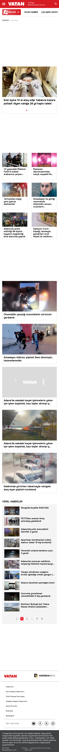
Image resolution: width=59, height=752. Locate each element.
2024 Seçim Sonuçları (15, 696)
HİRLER (10, 12)
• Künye (24, 748)
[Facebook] (40, 723)
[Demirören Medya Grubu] (44, 676)
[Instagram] (53, 723)
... (32, 618)
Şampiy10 (10, 716)
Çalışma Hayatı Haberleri (16, 701)
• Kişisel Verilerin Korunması (40, 748)
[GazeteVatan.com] (10, 676)
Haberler (5, 20)
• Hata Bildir (27, 750)
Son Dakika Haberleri (15, 692)
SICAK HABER (31, 12)
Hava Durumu (11, 706)
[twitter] (46, 723)
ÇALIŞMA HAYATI (50, 12)
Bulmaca (9, 711)
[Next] (34, 723)
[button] (4, 79)
